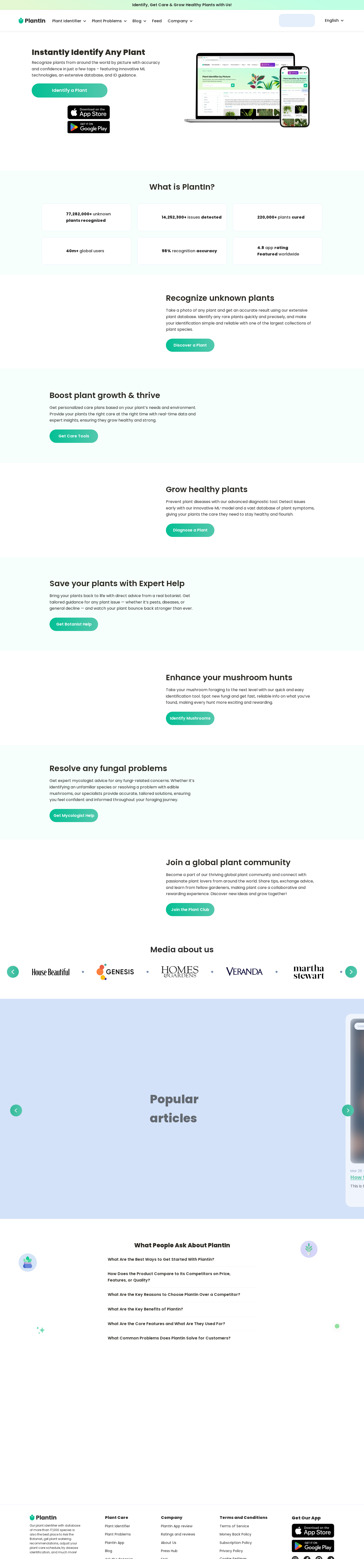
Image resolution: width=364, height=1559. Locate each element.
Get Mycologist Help (73, 815)
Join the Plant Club (190, 909)
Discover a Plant (190, 345)
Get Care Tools (73, 436)
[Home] (32, 20)
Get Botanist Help (74, 624)
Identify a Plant (69, 90)
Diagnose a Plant (190, 530)
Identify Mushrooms (190, 718)
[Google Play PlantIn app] (88, 127)
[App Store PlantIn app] (88, 112)
